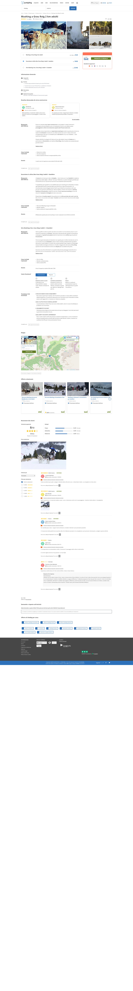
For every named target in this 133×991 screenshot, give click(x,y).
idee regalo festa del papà (34, 168)
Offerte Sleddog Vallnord (66, 622)
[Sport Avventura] (26, 2)
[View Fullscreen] (23, 343)
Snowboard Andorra (82, 628)
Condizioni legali (24, 651)
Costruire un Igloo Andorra (46, 632)
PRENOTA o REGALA (101, 58)
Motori (67, 2)
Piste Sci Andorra (29, 628)
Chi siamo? (23, 642)
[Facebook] (106, 663)
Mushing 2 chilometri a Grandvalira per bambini (77, 398)
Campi (72, 2)
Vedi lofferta (69, 337)
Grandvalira (28, 599)
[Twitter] (109, 663)
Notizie (22, 643)
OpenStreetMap (72, 369)
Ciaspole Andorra (96, 628)
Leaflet (67, 369)
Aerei (42, 2)
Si (59, 485)
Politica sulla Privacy (25, 652)
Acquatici (36, 2)
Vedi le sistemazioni (70, 340)
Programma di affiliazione (26, 647)
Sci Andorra (41, 628)
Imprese (104, 2)
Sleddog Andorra (53, 628)
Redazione (23, 649)
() (29, 19)
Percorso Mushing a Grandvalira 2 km (54, 397)
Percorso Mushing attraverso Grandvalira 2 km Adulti (29, 398)
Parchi (61, 2)
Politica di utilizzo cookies (26, 654)
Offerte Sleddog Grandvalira (31, 622)
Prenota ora (29, 351)
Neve (46, 2)
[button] (109, 399)
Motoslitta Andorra (67, 628)
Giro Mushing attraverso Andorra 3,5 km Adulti (100, 398)
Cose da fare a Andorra (36, 373)
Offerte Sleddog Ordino (49, 622)
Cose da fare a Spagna (25, 373)
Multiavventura (53, 2)
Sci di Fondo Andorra (30, 632)
